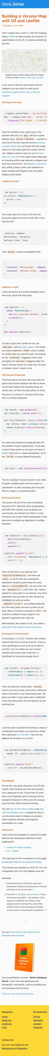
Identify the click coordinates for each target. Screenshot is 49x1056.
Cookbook (7, 1024)
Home (5, 1017)
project (5, 453)
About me (6, 1020)
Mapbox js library (36, 164)
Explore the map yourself (31, 77)
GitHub (36, 1017)
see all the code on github (22, 809)
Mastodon (38, 1020)
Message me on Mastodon (14, 1048)
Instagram (38, 1027)
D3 (28, 33)
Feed (4, 1027)
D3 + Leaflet (13, 851)
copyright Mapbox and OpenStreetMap (22, 862)
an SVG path (23, 735)
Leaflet (11, 36)
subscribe (19, 935)
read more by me (18, 932)
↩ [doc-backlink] (33, 889)
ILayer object (27, 347)
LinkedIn (37, 1024)
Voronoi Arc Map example (19, 847)
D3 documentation (27, 894)
